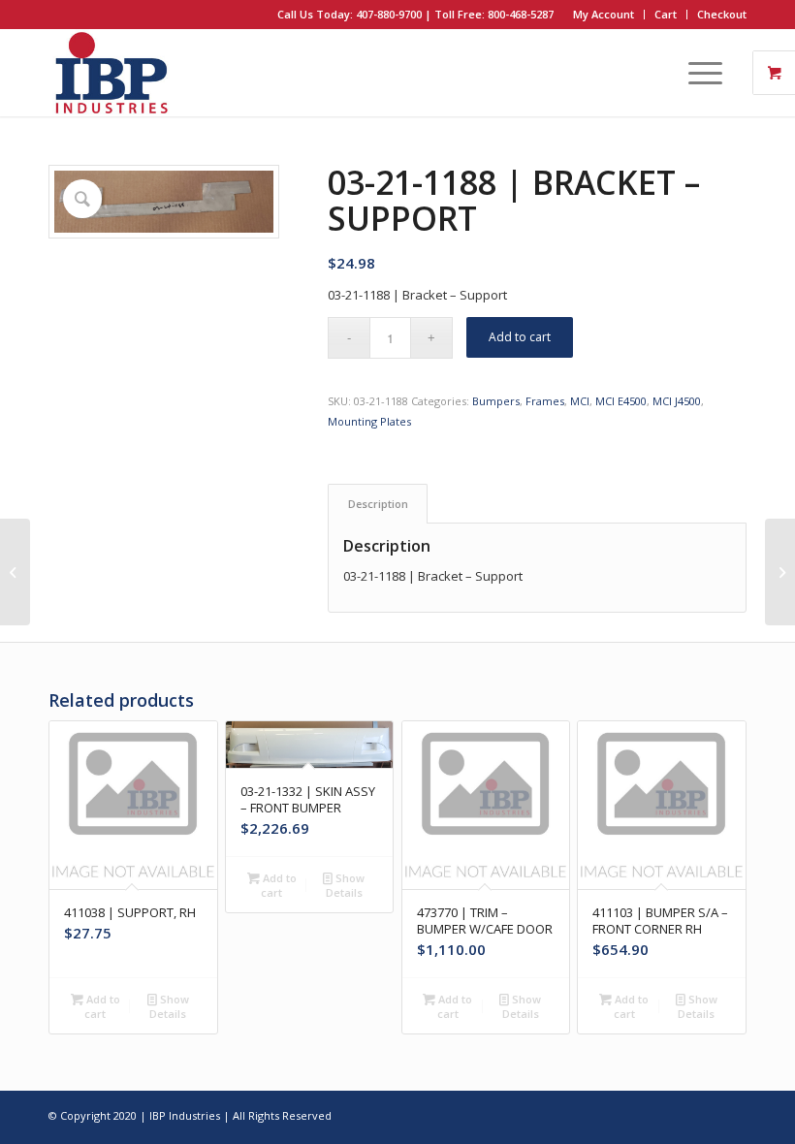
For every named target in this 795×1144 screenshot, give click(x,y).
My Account (603, 14)
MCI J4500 (676, 401)
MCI (579, 401)
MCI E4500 (621, 401)
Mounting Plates (369, 421)
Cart (665, 14)
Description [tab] (378, 503)
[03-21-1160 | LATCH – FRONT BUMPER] (15, 572)
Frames (544, 401)
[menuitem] (604, 14)
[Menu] (695, 72)
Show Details (169, 1006)
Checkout (722, 14)
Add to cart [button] (101, 1006)
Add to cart (520, 337)
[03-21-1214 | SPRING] (780, 572)
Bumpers (496, 401)
